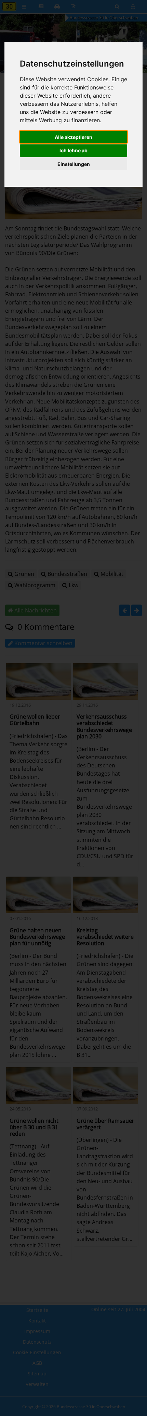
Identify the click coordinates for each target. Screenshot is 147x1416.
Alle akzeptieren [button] (73, 137)
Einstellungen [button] (73, 164)
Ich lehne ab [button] (73, 150)
